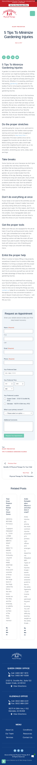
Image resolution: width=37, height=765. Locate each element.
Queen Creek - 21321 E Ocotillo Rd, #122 (18, 399)
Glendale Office (18, 696)
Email (9, 348)
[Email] (17, 57)
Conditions (27, 730)
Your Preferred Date (10, 369)
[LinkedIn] (13, 57)
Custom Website (10, 760)
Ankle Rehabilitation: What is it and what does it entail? (27, 505)
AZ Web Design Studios (24, 760)
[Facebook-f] (18, 750)
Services (9, 737)
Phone (9, 359)
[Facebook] (4, 57)
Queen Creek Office (18, 668)
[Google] (15, 750)
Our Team (9, 734)
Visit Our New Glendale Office (19, 5)
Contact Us (27, 737)
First (5, 335)
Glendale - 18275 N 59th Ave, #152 (18, 403)
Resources (27, 734)
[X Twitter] (8, 57)
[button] (32, 13)
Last (5, 342)
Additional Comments (10, 420)
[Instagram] (22, 750)
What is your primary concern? (13, 409)
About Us (9, 730)
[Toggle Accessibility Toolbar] (3, 761)
